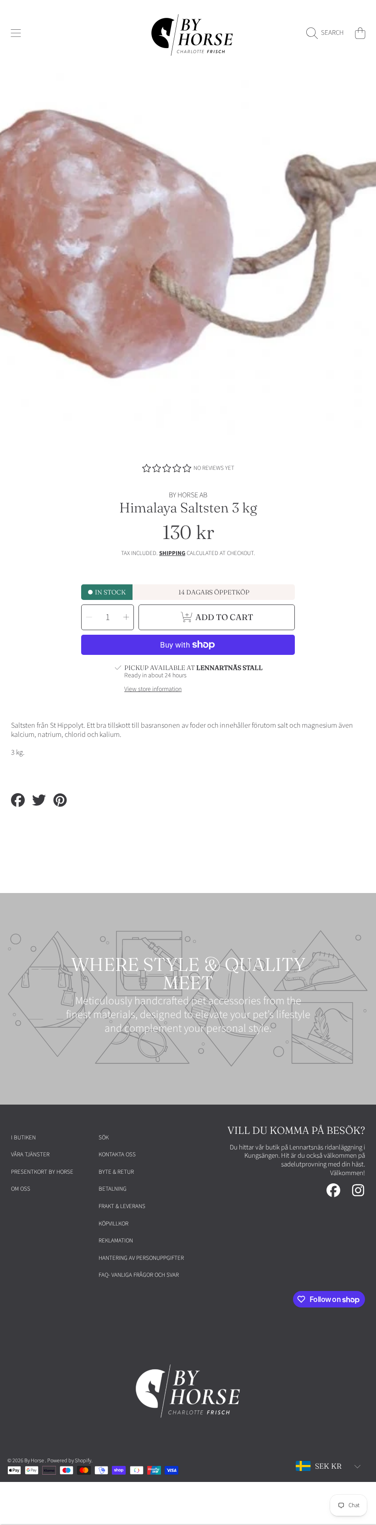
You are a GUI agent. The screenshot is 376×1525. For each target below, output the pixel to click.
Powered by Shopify (69, 1461)
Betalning (113, 1189)
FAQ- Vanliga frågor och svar (139, 1275)
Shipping (172, 553)
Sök (104, 1137)
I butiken (23, 1137)
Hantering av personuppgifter (141, 1258)
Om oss (20, 1189)
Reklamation (116, 1240)
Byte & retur (116, 1172)
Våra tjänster (30, 1154)
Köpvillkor (113, 1224)
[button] (16, 33)
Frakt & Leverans (122, 1206)
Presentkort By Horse (42, 1172)
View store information (153, 690)
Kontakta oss (117, 1154)
